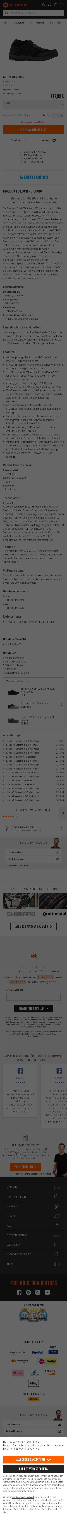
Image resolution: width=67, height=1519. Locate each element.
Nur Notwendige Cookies (33, 1469)
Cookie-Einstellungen (18, 1448)
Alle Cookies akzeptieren (30, 1459)
